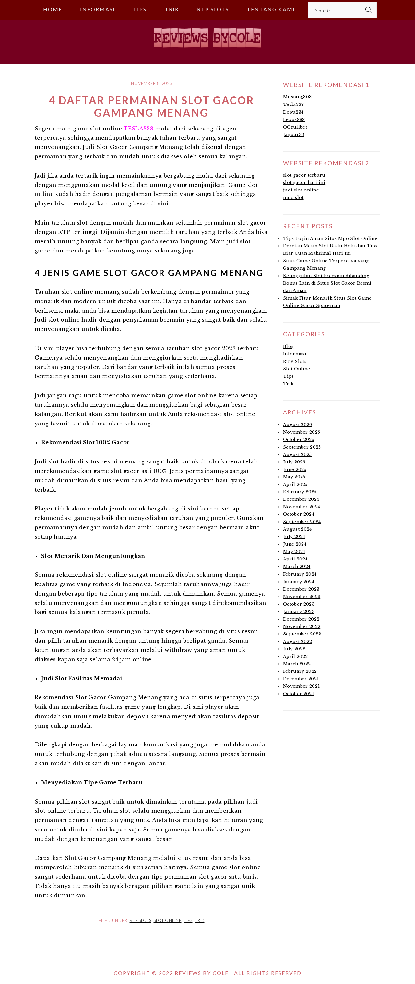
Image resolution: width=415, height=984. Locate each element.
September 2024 (302, 521)
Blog (288, 346)
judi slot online (301, 190)
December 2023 (301, 589)
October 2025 (298, 439)
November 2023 (301, 596)
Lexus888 (294, 119)
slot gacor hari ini (304, 182)
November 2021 (301, 686)
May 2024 (294, 551)
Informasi (294, 353)
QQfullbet (295, 127)
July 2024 (294, 536)
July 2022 (294, 648)
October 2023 (298, 604)
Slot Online (168, 920)
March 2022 (297, 663)
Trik (200, 920)
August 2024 (297, 529)
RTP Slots (140, 920)
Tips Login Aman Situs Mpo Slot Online (330, 238)
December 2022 (301, 619)
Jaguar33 (293, 134)
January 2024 (298, 581)
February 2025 (299, 491)
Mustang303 (297, 96)
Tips (188, 920)
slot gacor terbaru (304, 175)
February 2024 (299, 574)
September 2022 (302, 634)
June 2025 (294, 469)
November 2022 (301, 626)
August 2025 (297, 454)
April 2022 (295, 656)
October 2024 (298, 514)
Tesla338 (293, 104)
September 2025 (302, 447)
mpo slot (293, 197)
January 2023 (298, 611)
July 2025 (294, 462)
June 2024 (294, 544)
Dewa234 (293, 112)
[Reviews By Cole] (207, 50)
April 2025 (295, 484)
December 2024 (301, 499)
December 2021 (301, 678)
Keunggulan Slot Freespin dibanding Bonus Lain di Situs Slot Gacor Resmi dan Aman (327, 283)
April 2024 (295, 559)
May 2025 (294, 476)
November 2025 (301, 432)
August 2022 (297, 641)
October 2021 (298, 693)
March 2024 (296, 566)
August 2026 (297, 424)
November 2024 (301, 506)
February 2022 (300, 671)
